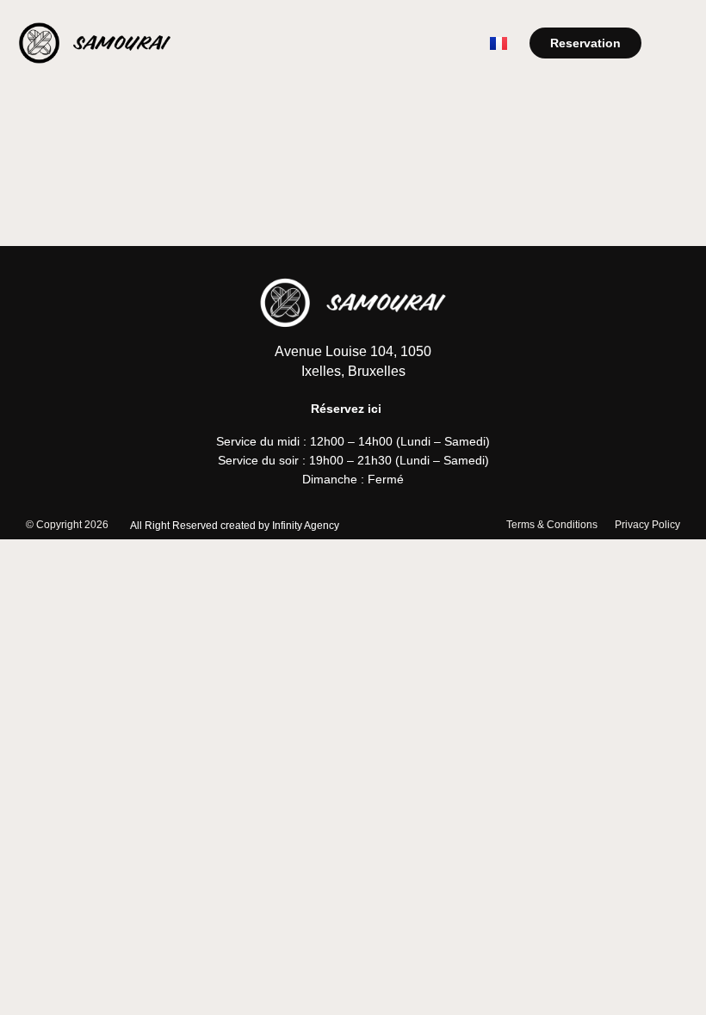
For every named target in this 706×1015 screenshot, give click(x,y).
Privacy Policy (647, 525)
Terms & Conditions (552, 525)
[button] (675, 42)
